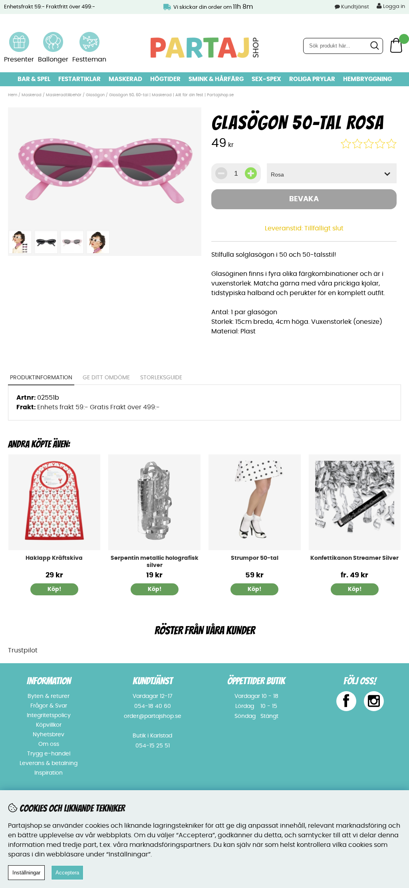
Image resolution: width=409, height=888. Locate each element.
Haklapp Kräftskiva (54, 558)
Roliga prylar (312, 79)
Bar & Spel (34, 79)
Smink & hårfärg (216, 79)
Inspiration (48, 773)
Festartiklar (79, 79)
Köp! (354, 589)
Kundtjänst (355, 7)
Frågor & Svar (48, 706)
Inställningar (26, 873)
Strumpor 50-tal (254, 558)
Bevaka (304, 199)
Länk (19, 37)
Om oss (48, 744)
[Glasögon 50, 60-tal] (104, 221)
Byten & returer (48, 696)
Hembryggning (367, 79)
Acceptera (67, 873)
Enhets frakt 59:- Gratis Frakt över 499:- (98, 407)
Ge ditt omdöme (106, 378)
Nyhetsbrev (48, 734)
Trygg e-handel (48, 754)
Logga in (393, 6)
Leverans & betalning (48, 763)
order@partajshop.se (152, 716)
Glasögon (95, 95)
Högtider (165, 79)
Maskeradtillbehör (63, 95)
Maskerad (125, 79)
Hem (12, 95)
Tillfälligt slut (323, 228)
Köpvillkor (49, 725)
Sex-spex (266, 79)
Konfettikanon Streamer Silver (354, 558)
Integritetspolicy (49, 715)
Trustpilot (23, 650)
